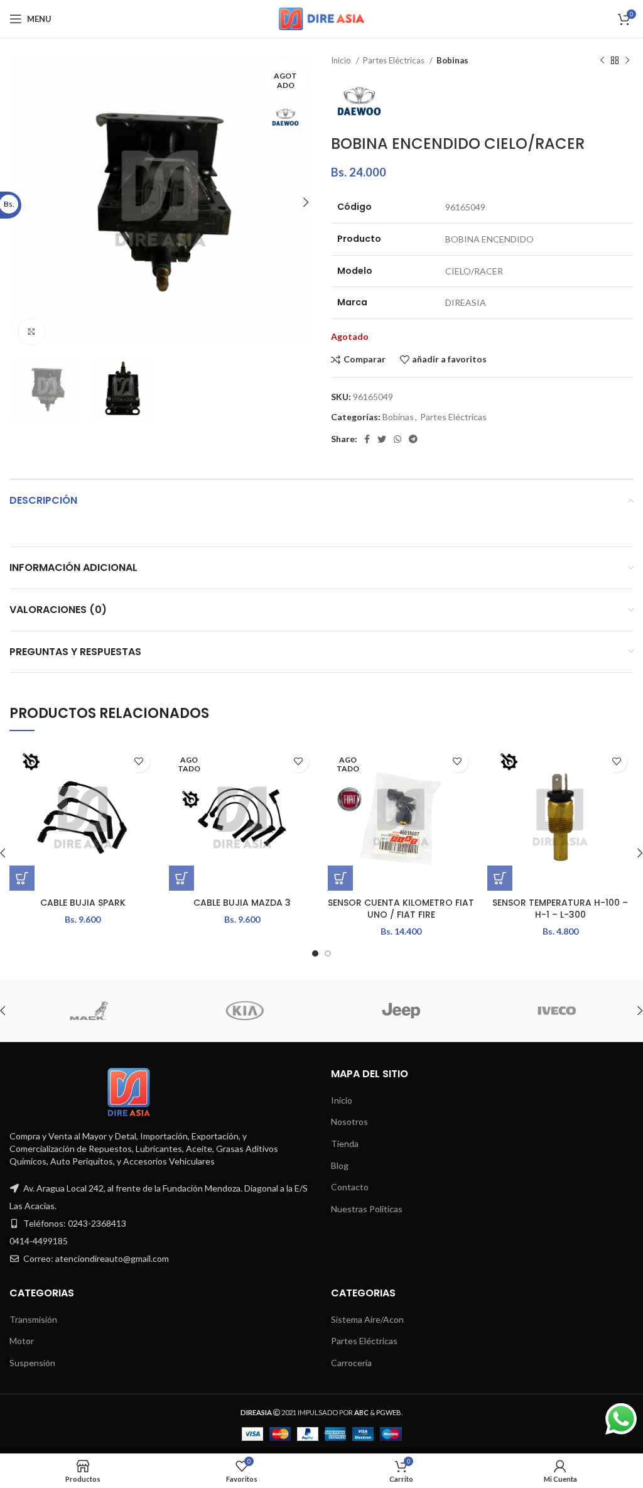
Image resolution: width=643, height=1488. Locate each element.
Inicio (342, 60)
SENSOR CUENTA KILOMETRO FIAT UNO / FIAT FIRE (401, 908)
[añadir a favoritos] (139, 762)
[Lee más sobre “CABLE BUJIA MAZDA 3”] (181, 878)
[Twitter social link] (382, 439)
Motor (21, 1340)
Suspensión (32, 1362)
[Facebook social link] (367, 439)
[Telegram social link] (413, 439)
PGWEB (388, 1412)
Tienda (345, 1143)
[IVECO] (554, 1010)
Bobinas (452, 60)
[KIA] (242, 1010)
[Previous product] (602, 61)
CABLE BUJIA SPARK (83, 902)
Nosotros (349, 1121)
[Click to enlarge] (31, 331)
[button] (22, 878)
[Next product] (627, 61)
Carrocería (351, 1362)
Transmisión (33, 1319)
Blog (340, 1165)
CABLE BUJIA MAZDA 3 (242, 902)
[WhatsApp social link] (397, 439)
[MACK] (87, 1010)
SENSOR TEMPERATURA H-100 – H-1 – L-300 (560, 908)
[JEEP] (399, 1010)
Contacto (350, 1186)
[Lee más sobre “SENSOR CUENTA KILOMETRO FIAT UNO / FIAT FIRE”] (340, 878)
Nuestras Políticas (367, 1208)
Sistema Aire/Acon (367, 1319)
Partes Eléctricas (394, 60)
